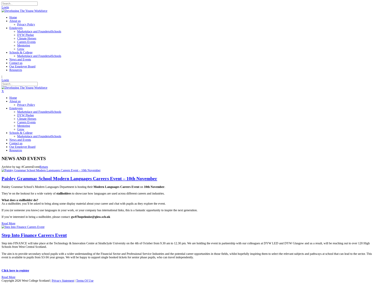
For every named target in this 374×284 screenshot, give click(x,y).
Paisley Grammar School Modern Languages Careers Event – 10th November (79, 178)
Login (5, 7)
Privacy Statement (63, 280)
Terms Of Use (85, 280)
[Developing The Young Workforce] (24, 10)
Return (44, 166)
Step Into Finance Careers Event (34, 235)
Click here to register (15, 270)
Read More (8, 223)
